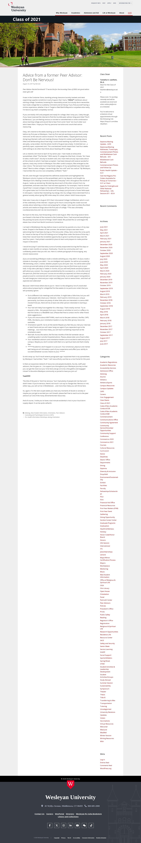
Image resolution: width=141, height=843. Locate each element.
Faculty (103, 488)
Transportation (106, 703)
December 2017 (106, 326)
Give (114, 3)
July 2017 (103, 341)
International (105, 546)
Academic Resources (108, 365)
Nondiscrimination (101, 838)
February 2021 (105, 239)
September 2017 (106, 335)
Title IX (102, 697)
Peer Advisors (60, 413)
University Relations (107, 712)
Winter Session (105, 735)
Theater (103, 692)
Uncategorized (105, 709)
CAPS (102, 391)
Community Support (108, 433)
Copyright (56, 838)
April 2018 (104, 315)
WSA (102, 741)
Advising (27, 413)
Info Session (104, 543)
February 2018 (105, 320)
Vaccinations (105, 721)
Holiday (103, 532)
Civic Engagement (107, 397)
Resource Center (106, 637)
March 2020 (104, 271)
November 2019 (106, 282)
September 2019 (106, 288)
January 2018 (105, 323)
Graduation (104, 526)
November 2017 (106, 329)
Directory (70, 814)
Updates (103, 715)
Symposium (104, 689)
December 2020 (106, 244)
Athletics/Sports (106, 382)
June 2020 (104, 262)
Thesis (102, 694)
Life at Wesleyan (109, 13)
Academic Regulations (108, 362)
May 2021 (104, 230)
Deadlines (104, 457)
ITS (101, 549)
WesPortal (59, 814)
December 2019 (106, 279)
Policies (103, 606)
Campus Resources (107, 385)
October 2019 (105, 285)
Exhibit (103, 482)
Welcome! (104, 727)
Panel (102, 597)
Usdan (102, 718)
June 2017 (104, 344)
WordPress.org (105, 768)
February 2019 (105, 297)
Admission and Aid (91, 13)
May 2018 (104, 312)
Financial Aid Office (107, 502)
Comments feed (106, 765)
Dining (102, 465)
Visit (103, 3)
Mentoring (104, 569)
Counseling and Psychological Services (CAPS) (39, 415)
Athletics (103, 380)
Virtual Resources (106, 724)
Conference (104, 436)
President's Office (106, 609)
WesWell (103, 732)
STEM (102, 664)
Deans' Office (105, 460)
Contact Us (39, 814)
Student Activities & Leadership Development (107, 669)
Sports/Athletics (106, 658)
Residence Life (105, 634)
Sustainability (105, 686)
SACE (102, 640)
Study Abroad (105, 680)
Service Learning (106, 649)
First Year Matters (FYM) (109, 508)
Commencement (106, 417)
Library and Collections (68, 817)
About (121, 13)
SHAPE (102, 652)
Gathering (104, 514)
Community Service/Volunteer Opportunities (106, 428)
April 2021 (104, 233)
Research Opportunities (109, 632)
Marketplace (105, 566)
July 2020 (103, 259)
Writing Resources (107, 738)
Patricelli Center (106, 600)
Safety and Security (107, 643)
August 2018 (105, 309)
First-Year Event (106, 511)
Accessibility (76, 838)
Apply (109, 3)
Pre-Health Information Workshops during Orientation (42, 417)
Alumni (103, 377)
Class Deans (104, 400)
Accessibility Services (108, 368)
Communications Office (109, 420)
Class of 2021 (27, 19)
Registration (104, 623)
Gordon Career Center (108, 520)
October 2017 (105, 332)
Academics (75, 13)
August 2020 (105, 256)
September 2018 (106, 306)
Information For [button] (125, 3)
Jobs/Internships (106, 552)
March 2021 (104, 236)
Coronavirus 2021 (107, 442)
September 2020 (106, 253)
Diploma (103, 468)
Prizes (102, 612)
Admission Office (106, 371)
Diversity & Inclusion (108, 471)
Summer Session (106, 683)
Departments (105, 462)
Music (102, 572)
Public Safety (105, 615)
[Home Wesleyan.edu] (70, 784)
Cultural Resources (107, 448)
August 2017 (105, 338)
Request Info (95, 3)
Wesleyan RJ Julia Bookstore (89, 814)
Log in (102, 759)
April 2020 (104, 268)
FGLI (101, 497)
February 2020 (105, 274)
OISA (102, 585)
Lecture (103, 555)
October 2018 (105, 303)
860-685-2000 (94, 806)
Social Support (105, 655)
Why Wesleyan (62, 13)
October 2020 (105, 250)
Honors (103, 540)
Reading (103, 617)
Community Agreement (109, 422)
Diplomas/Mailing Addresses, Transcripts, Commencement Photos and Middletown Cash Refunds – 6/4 (109, 152)
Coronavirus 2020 (107, 439)
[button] (130, 13)
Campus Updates (106, 388)
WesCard (103, 730)
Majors (103, 563)
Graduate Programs (107, 523)
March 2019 (104, 294)
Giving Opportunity (107, 517)
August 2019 (105, 291)
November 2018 (106, 300)
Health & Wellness (107, 529)
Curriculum (104, 451)
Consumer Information (88, 838)
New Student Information (39, 413)
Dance (102, 454)
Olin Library (104, 588)
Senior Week (104, 646)
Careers (103, 394)
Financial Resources (107, 505)
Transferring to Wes (107, 700)
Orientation (51, 413)
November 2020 (106, 247)
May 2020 (104, 265)
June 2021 (104, 227)
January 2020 (105, 277)
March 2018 (104, 317)
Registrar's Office (106, 620)
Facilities (103, 485)
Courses (103, 445)
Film (101, 500)
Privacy (63, 838)
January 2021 (105, 241)
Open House (105, 591)
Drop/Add (104, 474)
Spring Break (105, 661)
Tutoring (103, 706)
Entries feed (104, 762)
